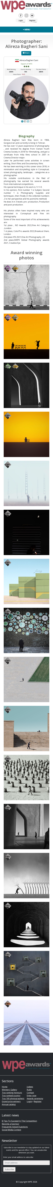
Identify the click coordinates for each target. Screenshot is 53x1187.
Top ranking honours (12, 1092)
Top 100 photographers (13, 1098)
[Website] (22, 121)
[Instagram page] (28, 121)
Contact (30, 1092)
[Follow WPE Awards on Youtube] (32, 15)
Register (32, 20)
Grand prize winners (11, 1101)
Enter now (31, 1095)
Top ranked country (11, 1095)
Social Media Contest (11, 1129)
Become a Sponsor (10, 1124)
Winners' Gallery (9, 1089)
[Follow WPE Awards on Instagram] (26, 15)
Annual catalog (9, 1104)
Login (21, 20)
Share (26, 53)
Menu (27, 29)
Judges (30, 1086)
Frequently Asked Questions (15, 1126)
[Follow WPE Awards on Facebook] (21, 15)
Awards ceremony (35, 1098)
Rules (29, 1089)
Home (4, 1086)
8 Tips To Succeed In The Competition (19, 1121)
